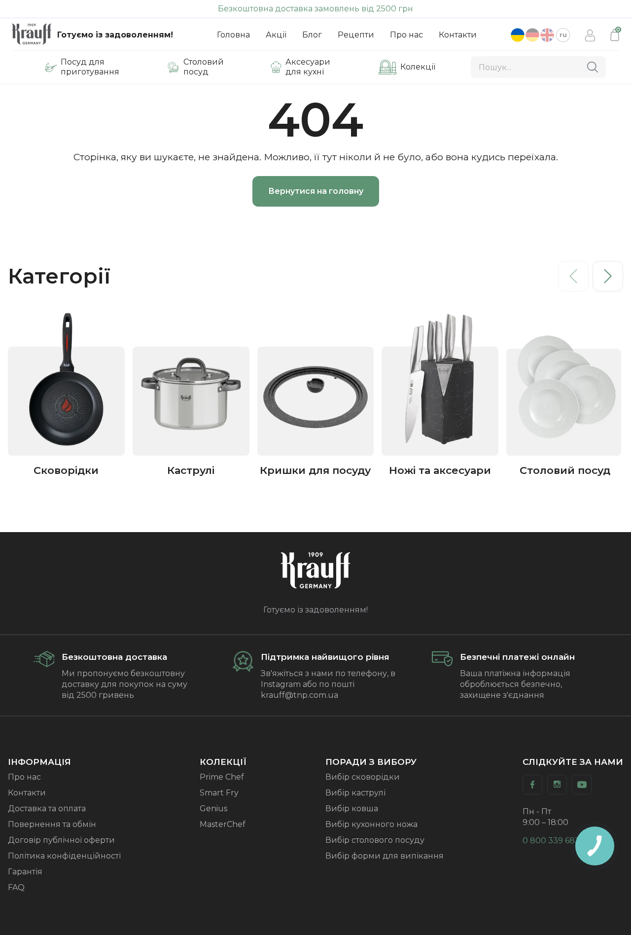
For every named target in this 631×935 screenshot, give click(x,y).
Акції (276, 34)
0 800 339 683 (551, 840)
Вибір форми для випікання (384, 856)
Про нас (406, 34)
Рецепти (356, 34)
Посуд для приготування (90, 66)
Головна (233, 34)
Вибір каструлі (355, 792)
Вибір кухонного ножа (371, 824)
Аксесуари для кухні (307, 66)
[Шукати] (592, 67)
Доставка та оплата (47, 808)
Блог (312, 34)
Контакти (458, 34)
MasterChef (222, 824)
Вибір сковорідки (362, 777)
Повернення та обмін (52, 824)
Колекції (417, 67)
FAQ (16, 887)
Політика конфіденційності (64, 856)
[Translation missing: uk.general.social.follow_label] (532, 784)
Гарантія (25, 871)
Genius (213, 808)
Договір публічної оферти (61, 840)
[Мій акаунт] (590, 35)
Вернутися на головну (315, 191)
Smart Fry (219, 792)
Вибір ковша (351, 808)
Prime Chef (222, 777)
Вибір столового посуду (374, 840)
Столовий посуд (203, 66)
